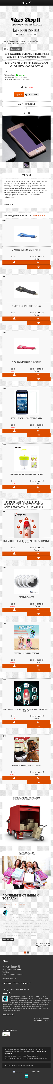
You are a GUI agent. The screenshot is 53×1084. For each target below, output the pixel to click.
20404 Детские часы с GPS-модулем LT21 (13, 904)
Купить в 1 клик (31, 94)
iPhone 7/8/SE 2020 (23, 43)
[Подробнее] (38, 262)
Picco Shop (25, 20)
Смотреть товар (8, 939)
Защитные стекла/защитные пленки (22, 41)
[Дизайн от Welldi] (26, 1075)
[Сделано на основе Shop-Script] (26, 1071)
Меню (25, 2)
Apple (14, 43)
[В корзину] (39, 267)
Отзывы (15, 49)
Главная (5, 41)
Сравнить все (38, 215)
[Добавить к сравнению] (14, 262)
